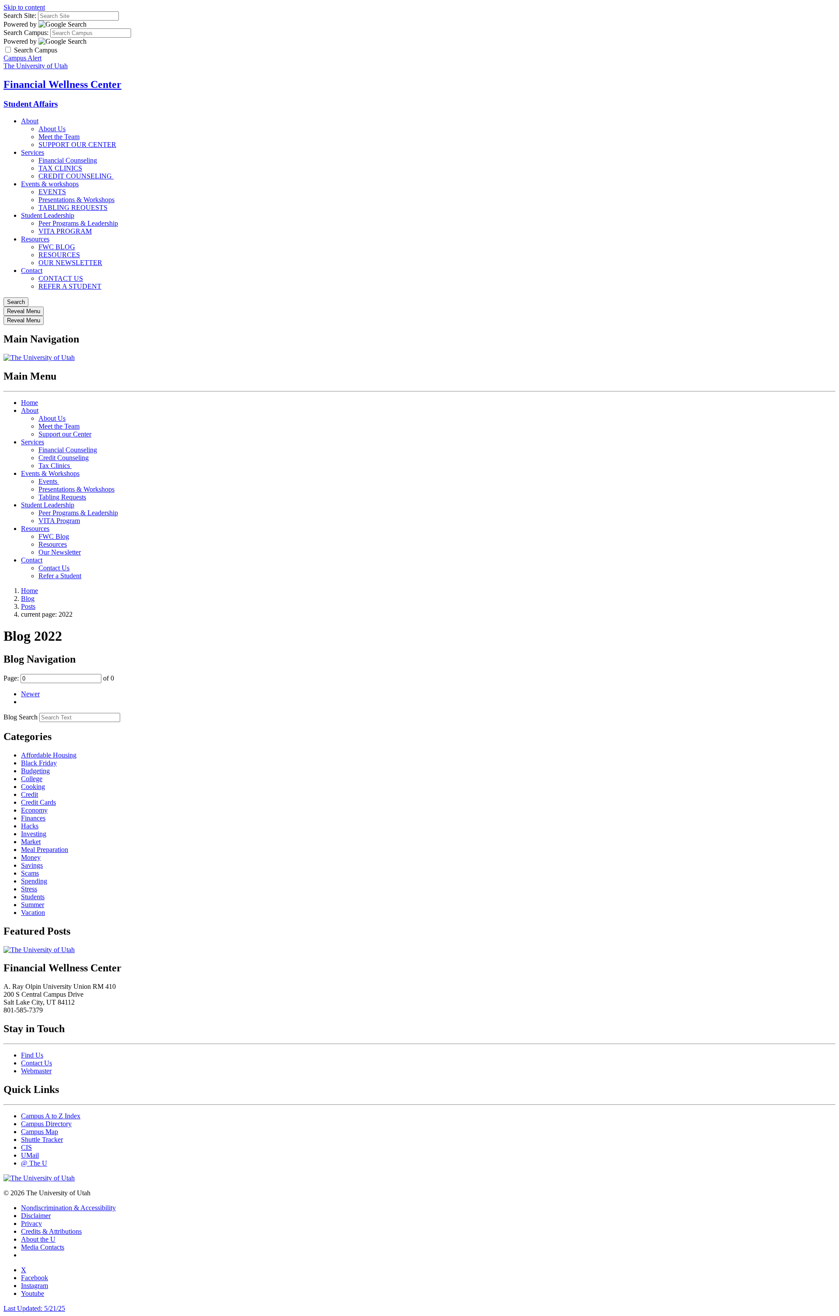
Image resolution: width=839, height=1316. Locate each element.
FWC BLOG (56, 247)
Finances (33, 818)
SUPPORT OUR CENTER (77, 144)
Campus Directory (46, 1124)
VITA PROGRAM (65, 231)
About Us (52, 129)
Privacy (31, 1223)
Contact (31, 270)
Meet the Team (59, 136)
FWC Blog (53, 536)
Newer (30, 694)
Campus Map (39, 1131)
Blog (28, 598)
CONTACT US (60, 278)
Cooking (33, 786)
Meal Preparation (44, 849)
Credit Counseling (63, 457)
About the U (38, 1239)
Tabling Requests (62, 497)
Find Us (32, 1055)
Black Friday (39, 763)
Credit (29, 794)
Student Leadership (47, 215)
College (31, 778)
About (29, 121)
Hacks (29, 826)
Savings (32, 865)
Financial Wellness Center (62, 84)
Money (31, 857)
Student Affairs (30, 103)
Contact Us (53, 568)
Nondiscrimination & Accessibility (68, 1207)
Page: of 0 (58, 678)
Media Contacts (42, 1247)
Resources (35, 239)
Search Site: (19, 15)
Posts (28, 606)
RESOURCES (59, 254)
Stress (29, 889)
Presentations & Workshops (76, 199)
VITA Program (59, 520)
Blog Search (20, 717)
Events (48, 481)
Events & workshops (50, 184)
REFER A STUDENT (69, 286)
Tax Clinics (55, 465)
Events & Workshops (50, 473)
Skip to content (24, 7)
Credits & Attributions (51, 1231)
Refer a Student (59, 575)
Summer (32, 904)
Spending (34, 881)
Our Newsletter (59, 552)
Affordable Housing (48, 755)
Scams (30, 873)
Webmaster (36, 1071)
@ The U (34, 1163)
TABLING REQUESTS (72, 207)
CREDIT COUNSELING (76, 176)
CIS (26, 1147)
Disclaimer (36, 1215)
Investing (33, 834)
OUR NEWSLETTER (70, 262)
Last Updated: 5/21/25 (34, 1308)
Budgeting (35, 771)
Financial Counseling (67, 160)
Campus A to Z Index (50, 1116)
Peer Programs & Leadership (78, 223)
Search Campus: (26, 32)
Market (31, 841)
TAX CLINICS (60, 168)
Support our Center (64, 434)
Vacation (33, 912)
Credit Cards (38, 802)
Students (33, 897)
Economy (34, 810)
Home (29, 402)
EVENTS (52, 191)
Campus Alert (22, 58)
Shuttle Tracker (42, 1139)
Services (32, 152)
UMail (30, 1155)
